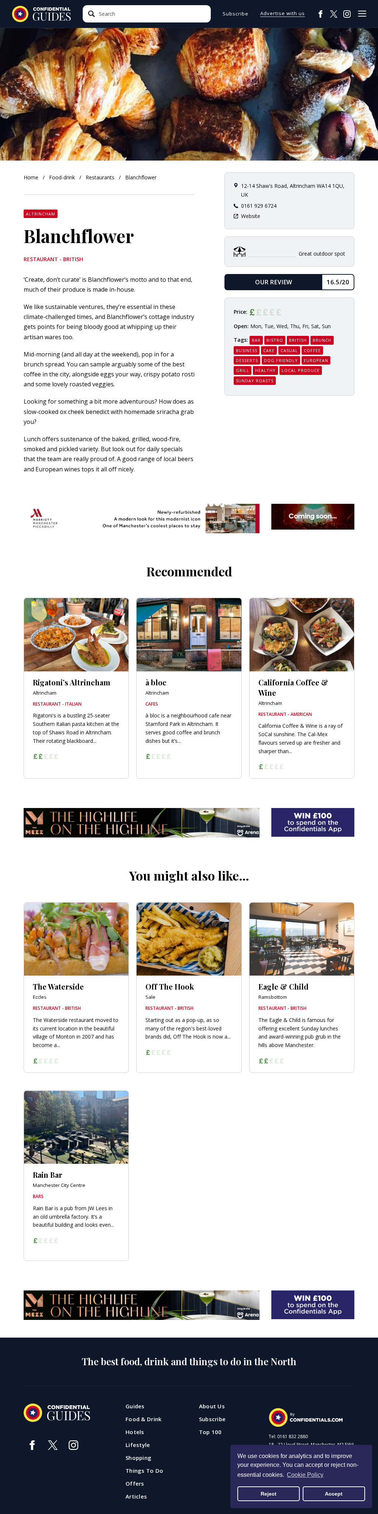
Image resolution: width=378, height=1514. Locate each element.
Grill (242, 370)
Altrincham (40, 214)
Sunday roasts (255, 380)
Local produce (301, 370)
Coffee (312, 350)
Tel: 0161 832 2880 (288, 1436)
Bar (256, 340)
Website (250, 215)
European (316, 360)
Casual (289, 350)
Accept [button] (334, 1494)
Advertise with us (282, 14)
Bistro (275, 340)
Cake (269, 350)
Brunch (322, 340)
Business (246, 350)
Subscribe (235, 13)
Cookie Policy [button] (305, 1475)
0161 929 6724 (258, 205)
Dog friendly (281, 360)
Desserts (247, 360)
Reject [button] (268, 1494)
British (298, 340)
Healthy (265, 370)
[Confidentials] (306, 1417)
